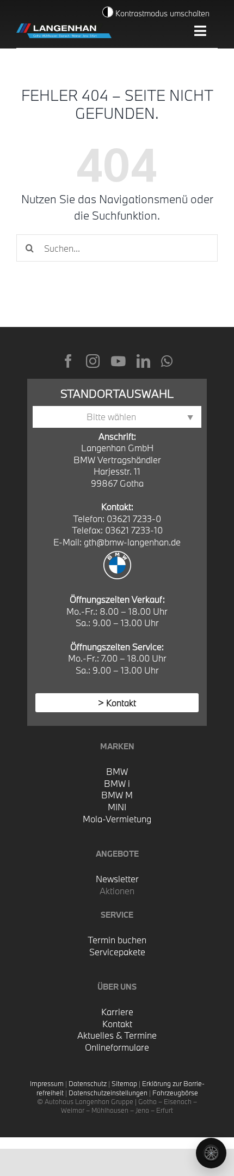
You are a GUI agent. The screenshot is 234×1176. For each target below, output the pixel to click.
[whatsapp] (167, 361)
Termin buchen (117, 939)
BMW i (117, 783)
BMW (117, 771)
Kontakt (117, 1023)
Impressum (47, 1083)
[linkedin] (143, 361)
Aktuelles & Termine (117, 1035)
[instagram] (93, 361)
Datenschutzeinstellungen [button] (108, 1092)
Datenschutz (88, 1083)
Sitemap (124, 1083)
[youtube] (118, 361)
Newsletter (117, 878)
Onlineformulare (117, 1047)
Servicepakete (117, 951)
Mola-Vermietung (117, 819)
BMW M (117, 795)
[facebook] (68, 361)
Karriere (117, 1011)
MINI (117, 807)
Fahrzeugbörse (175, 1092)
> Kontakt (117, 702)
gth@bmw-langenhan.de (132, 542)
